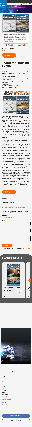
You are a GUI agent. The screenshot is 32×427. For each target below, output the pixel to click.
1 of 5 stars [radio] (3, 217)
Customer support (5, 406)
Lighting (3, 392)
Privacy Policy (5, 404)
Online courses (5, 394)
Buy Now (10, 192)
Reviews (3, 373)
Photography (4, 386)
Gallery (3, 376)
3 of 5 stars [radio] (7, 217)
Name (4, 220)
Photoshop (4, 381)
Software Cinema (5, 396)
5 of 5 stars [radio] (11, 217)
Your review (5, 234)
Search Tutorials (15, 420)
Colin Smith (11, 48)
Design (3, 388)
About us (4, 402)
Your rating (5, 215)
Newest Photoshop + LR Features (9, 371)
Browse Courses (15, 415)
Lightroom (4, 383)
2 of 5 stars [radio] (5, 217)
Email (4, 227)
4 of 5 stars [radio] (9, 217)
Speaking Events (5, 408)
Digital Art (4, 390)
